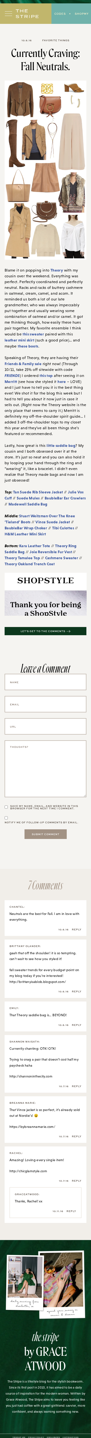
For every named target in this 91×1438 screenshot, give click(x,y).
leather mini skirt (19, 340)
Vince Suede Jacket (52, 522)
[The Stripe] (27, 13)
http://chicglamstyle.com (28, 1171)
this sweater (33, 334)
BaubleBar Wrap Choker (26, 528)
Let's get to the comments (43, 631)
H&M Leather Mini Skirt (25, 534)
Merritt (11, 381)
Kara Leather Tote (34, 546)
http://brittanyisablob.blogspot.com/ (37, 982)
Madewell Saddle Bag (28, 504)
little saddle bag (61, 445)
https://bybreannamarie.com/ (32, 1127)
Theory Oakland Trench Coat (30, 564)
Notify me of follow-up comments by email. (41, 822)
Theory (56, 270)
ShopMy (82, 13)
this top (46, 375)
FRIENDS (12, 375)
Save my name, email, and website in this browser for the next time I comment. (44, 807)
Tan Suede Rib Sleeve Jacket (38, 492)
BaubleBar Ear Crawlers (65, 498)
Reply (77, 929)
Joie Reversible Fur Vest (51, 552)
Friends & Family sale (23, 363)
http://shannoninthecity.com (30, 1076)
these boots (28, 346)
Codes (60, 13)
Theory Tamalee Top (22, 558)
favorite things (55, 40)
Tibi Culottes (63, 528)
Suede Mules (28, 498)
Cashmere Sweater (61, 558)
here (62, 381)
